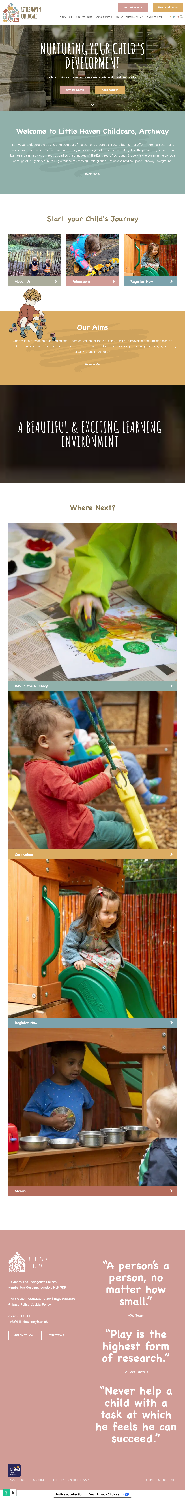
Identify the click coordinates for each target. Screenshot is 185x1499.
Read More (92, 173)
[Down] (92, 105)
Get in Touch (133, 7)
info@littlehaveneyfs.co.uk (28, 1321)
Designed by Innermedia (159, 1479)
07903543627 (19, 1316)
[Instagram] (178, 16)
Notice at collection (69, 1494)
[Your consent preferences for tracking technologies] (13, 1492)
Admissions (110, 89)
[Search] (181, 16)
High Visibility (64, 1299)
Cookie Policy (41, 1304)
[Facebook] (170, 16)
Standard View (39, 1299)
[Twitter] (174, 16)
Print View (16, 1299)
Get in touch (75, 89)
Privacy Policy (18, 1304)
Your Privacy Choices (104, 1494)
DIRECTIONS (56, 1335)
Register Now (168, 7)
